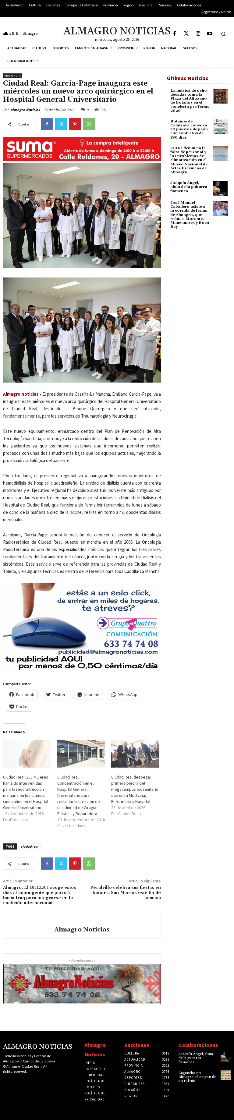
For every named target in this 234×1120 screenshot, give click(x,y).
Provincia (12, 76)
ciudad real (29, 846)
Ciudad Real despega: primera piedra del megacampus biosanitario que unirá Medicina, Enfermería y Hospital (134, 789)
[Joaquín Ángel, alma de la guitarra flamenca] (220, 188)
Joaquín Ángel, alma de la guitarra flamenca (188, 187)
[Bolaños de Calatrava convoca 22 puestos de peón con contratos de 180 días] (220, 126)
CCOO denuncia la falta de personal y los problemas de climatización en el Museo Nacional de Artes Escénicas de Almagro (188, 160)
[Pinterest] (75, 124)
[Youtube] (210, 34)
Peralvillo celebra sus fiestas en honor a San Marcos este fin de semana (125, 893)
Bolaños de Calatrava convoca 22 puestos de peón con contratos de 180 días (189, 129)
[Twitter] (186, 34)
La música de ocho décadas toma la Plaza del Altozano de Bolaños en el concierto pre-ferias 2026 (189, 100)
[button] (223, 33)
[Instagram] (198, 34)
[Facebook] (174, 34)
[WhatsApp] (89, 124)
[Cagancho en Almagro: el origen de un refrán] (226, 1075)
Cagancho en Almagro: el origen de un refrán (197, 1077)
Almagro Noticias (25, 109)
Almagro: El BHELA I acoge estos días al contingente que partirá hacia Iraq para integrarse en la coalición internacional (39, 895)
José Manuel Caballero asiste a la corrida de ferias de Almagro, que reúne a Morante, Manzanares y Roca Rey (189, 214)
